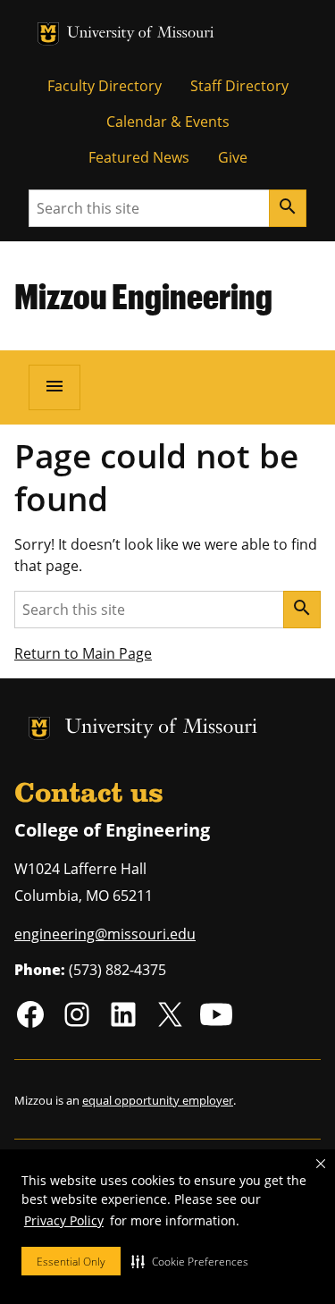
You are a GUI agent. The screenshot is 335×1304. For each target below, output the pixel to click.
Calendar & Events (168, 121)
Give (232, 157)
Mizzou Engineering (143, 295)
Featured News (138, 157)
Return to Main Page (83, 653)
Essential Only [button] (71, 1261)
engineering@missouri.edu (105, 934)
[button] (190, 1261)
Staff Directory (239, 86)
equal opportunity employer (157, 1100)
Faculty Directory (104, 86)
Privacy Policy (64, 1220)
